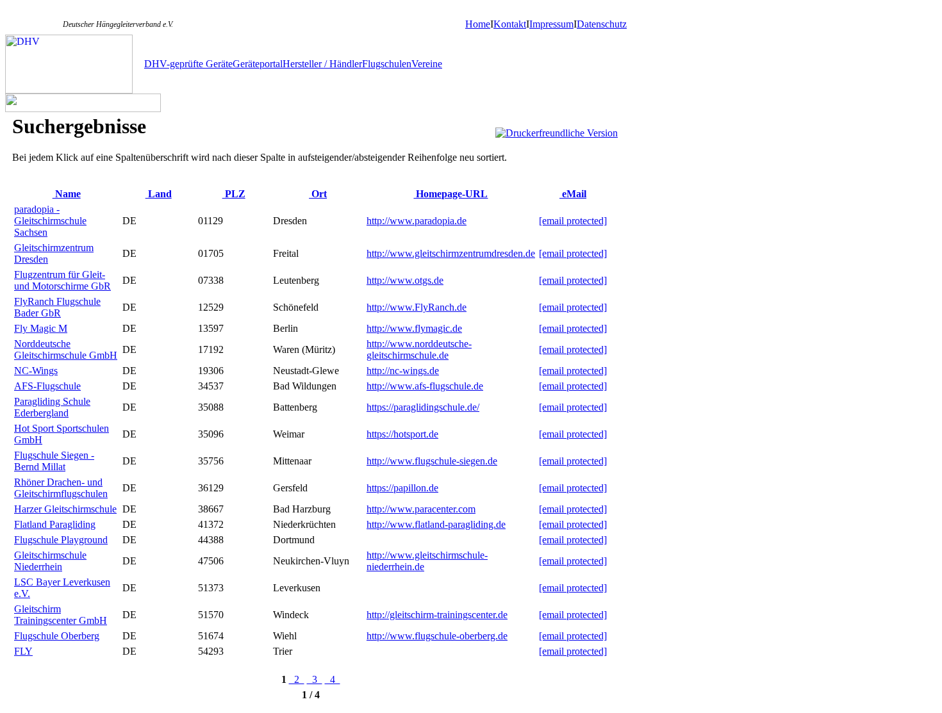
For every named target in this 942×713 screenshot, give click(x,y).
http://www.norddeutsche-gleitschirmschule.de (419, 349)
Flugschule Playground (61, 539)
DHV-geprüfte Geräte (188, 63)
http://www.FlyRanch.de (417, 307)
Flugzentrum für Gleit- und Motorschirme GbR (62, 280)
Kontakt (509, 24)
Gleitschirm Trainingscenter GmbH (60, 614)
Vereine (426, 63)
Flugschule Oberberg (56, 635)
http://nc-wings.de (403, 370)
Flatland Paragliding (54, 524)
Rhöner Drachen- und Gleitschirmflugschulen (61, 488)
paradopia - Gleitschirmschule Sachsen (50, 221)
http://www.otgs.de (405, 280)
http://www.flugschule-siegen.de (432, 460)
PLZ (233, 193)
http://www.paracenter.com (421, 509)
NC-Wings (36, 370)
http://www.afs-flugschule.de (425, 386)
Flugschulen (386, 63)
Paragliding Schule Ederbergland (52, 407)
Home (477, 24)
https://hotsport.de (402, 434)
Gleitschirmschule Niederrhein (50, 561)
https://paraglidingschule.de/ (423, 407)
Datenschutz (602, 24)
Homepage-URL (450, 193)
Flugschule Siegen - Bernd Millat (54, 461)
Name (67, 193)
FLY (23, 651)
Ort (318, 193)
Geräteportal (258, 63)
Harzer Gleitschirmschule (65, 509)
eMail (572, 193)
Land (158, 193)
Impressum (551, 24)
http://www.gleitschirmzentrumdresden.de (451, 253)
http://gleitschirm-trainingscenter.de (437, 614)
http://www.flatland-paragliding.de (436, 524)
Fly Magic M (40, 328)
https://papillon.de (402, 487)
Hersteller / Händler (322, 63)
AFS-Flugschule (47, 386)
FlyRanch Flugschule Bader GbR (57, 307)
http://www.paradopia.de (417, 220)
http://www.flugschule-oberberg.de (437, 635)
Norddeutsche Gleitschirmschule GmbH (65, 349)
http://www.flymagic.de (414, 328)
